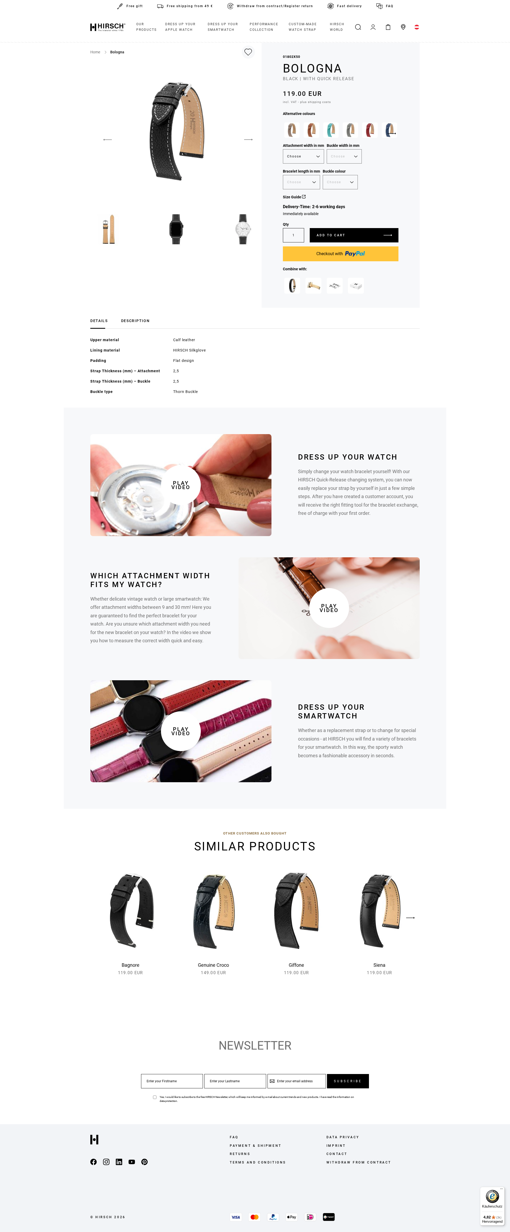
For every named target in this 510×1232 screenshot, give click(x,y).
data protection (168, 1101)
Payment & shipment (256, 1146)
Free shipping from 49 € (190, 6)
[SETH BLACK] (292, 285)
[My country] (417, 27)
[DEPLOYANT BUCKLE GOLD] (313, 285)
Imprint (336, 1146)
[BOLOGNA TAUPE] (292, 130)
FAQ (389, 6)
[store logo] (107, 27)
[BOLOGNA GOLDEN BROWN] (311, 130)
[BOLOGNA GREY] (350, 130)
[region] (340, 131)
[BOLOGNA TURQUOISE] (331, 130)
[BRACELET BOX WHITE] (356, 285)
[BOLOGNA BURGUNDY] (370, 130)
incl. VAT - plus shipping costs (307, 102)
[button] (104, 140)
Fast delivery (349, 6)
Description (135, 321)
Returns (240, 1154)
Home (95, 52)
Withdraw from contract (358, 1162)
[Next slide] (391, 133)
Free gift (134, 6)
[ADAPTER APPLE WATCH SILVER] (334, 285)
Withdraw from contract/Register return (275, 6)
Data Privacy (342, 1137)
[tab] (99, 320)
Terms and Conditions (258, 1162)
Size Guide (292, 197)
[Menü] (501, 1190)
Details (99, 321)
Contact (336, 1154)
